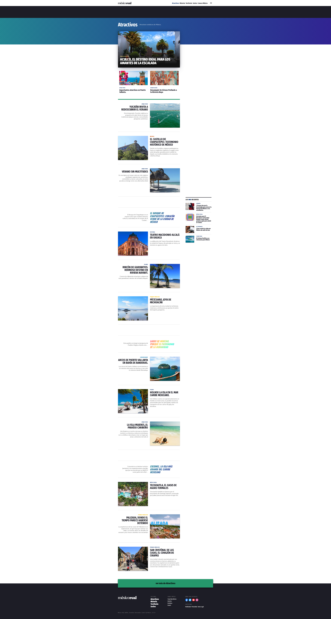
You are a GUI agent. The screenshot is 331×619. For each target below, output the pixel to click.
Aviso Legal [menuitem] (201, 607)
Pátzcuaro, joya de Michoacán (128, 297)
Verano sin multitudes (125, 169)
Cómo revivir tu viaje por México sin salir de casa (197, 228)
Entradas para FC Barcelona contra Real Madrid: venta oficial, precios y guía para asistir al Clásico (197, 217)
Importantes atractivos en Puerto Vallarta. (132, 71)
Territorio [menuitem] (189, 3)
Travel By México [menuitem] (172, 599)
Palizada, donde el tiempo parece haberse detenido (135, 515)
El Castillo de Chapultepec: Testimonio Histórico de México (137, 137)
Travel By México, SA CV (148, 612)
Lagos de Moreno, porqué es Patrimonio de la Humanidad (149, 341)
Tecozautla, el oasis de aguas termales (130, 483)
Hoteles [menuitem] (170, 601)
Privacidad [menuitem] (194, 607)
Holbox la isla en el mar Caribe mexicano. (131, 390)
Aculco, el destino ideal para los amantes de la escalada (136, 32)
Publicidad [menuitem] (188, 607)
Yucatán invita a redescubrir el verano (130, 104)
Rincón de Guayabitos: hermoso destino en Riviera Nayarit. (137, 265)
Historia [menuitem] (182, 3)
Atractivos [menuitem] (175, 3)
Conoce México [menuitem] (203, 3)
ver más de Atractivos (165, 583)
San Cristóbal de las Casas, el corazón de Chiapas (134, 548)
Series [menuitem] (195, 3)
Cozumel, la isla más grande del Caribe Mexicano (149, 466)
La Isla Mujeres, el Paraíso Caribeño (129, 422)
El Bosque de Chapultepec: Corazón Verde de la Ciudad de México (149, 213)
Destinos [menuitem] (170, 603)
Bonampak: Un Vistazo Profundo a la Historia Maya (164, 72)
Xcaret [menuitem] (169, 605)
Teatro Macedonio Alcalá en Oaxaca (130, 232)
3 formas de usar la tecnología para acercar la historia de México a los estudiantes (197, 206)
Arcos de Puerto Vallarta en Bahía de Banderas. (133, 358)
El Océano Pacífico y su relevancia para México (198, 238)
